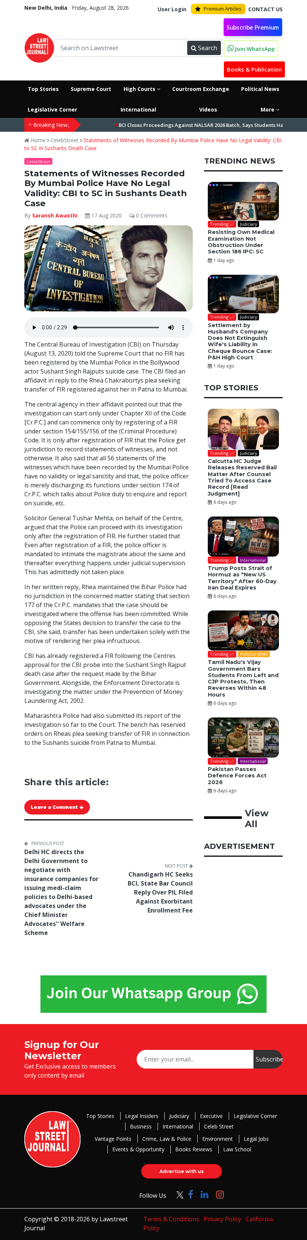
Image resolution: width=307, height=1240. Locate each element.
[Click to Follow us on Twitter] (177, 1194)
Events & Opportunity (138, 1149)
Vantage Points (113, 1138)
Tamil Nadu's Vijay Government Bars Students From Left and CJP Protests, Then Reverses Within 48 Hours (243, 678)
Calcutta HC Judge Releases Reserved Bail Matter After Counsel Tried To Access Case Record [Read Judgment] (242, 477)
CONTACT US (265, 9)
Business (141, 1126)
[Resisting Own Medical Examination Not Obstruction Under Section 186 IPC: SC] (243, 201)
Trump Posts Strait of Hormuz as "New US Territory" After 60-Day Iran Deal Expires (242, 578)
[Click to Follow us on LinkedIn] (205, 1194)
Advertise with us (181, 1171)
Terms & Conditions (171, 1219)
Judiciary (179, 1115)
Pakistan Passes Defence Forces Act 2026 (237, 776)
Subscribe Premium (253, 27)
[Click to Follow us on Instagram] (220, 1194)
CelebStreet (65, 140)
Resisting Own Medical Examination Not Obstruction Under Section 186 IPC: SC (241, 242)
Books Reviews (193, 1149)
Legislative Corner (255, 1115)
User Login (172, 9)
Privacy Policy (222, 1219)
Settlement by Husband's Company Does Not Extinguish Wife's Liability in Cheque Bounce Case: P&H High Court (240, 341)
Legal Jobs (256, 1138)
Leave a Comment (55, 807)
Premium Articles (222, 8)
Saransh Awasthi (54, 215)
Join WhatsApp (254, 48)
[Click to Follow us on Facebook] (190, 1194)
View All (256, 818)
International (177, 1126)
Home (37, 140)
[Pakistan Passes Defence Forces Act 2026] (243, 738)
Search (207, 48)
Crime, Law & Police (166, 1138)
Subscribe (269, 1059)
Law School (237, 1149)
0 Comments (150, 215)
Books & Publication (254, 69)
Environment (217, 1138)
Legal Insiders (141, 1115)
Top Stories (100, 1115)
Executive (211, 1115)
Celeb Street (219, 1126)
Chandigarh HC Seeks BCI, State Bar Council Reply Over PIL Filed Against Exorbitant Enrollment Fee (160, 892)
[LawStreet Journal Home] (39, 47)
